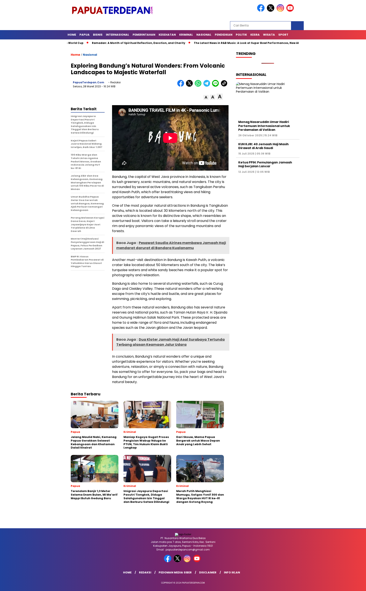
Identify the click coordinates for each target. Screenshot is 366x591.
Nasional (203, 35)
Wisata (269, 35)
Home (72, 35)
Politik (241, 35)
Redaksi (145, 572)
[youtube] (290, 10)
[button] (206, 97)
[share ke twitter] (190, 85)
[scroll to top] (351, 584)
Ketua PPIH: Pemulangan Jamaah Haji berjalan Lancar (265, 164)
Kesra (255, 35)
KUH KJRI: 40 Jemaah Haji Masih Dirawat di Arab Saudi (263, 146)
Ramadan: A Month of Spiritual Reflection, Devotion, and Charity (115, 43)
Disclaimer (207, 572)
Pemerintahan (144, 35)
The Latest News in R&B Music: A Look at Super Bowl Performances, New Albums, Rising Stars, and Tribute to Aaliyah (253, 43)
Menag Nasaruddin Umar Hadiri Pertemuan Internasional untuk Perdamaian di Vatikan (264, 126)
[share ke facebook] (181, 85)
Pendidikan (223, 35)
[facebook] (261, 10)
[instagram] (281, 10)
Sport (283, 35)
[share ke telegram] (207, 85)
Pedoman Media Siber (175, 572)
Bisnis (98, 35)
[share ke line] (216, 85)
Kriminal (186, 35)
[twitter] (271, 10)
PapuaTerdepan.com (88, 82)
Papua (84, 35)
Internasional (117, 35)
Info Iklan (232, 572)
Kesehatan (167, 35)
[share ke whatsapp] (199, 85)
